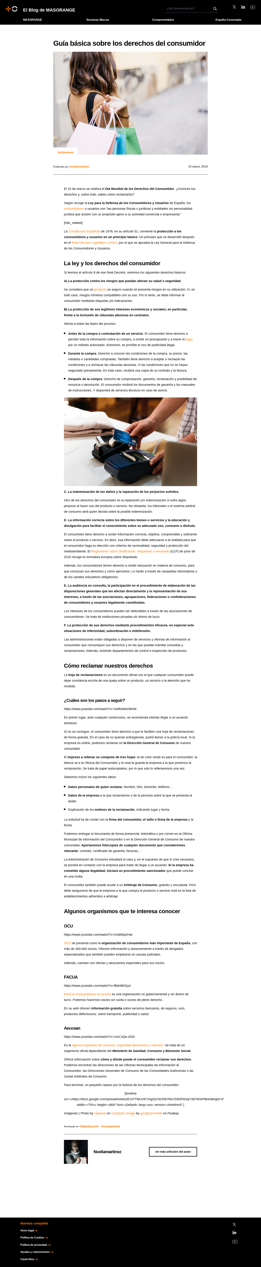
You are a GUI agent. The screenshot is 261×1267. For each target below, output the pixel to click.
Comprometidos (163, 19)
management (111, 1126)
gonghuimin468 (151, 1113)
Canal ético (27, 1259)
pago (189, 339)
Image (130, 1113)
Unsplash (117, 1113)
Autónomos (66, 152)
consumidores (74, 208)
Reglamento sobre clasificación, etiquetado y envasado (130, 551)
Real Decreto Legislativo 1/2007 (94, 242)
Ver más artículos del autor (173, 1151)
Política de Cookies (32, 1237)
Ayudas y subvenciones (35, 1251)
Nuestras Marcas (97, 19)
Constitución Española (84, 231)
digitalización (90, 1126)
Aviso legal (27, 1230)
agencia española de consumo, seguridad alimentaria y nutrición (117, 1045)
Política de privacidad (33, 1244)
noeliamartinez (79, 166)
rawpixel (100, 1113)
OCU (67, 943)
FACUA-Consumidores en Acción (87, 994)
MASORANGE (32, 19)
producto (100, 289)
